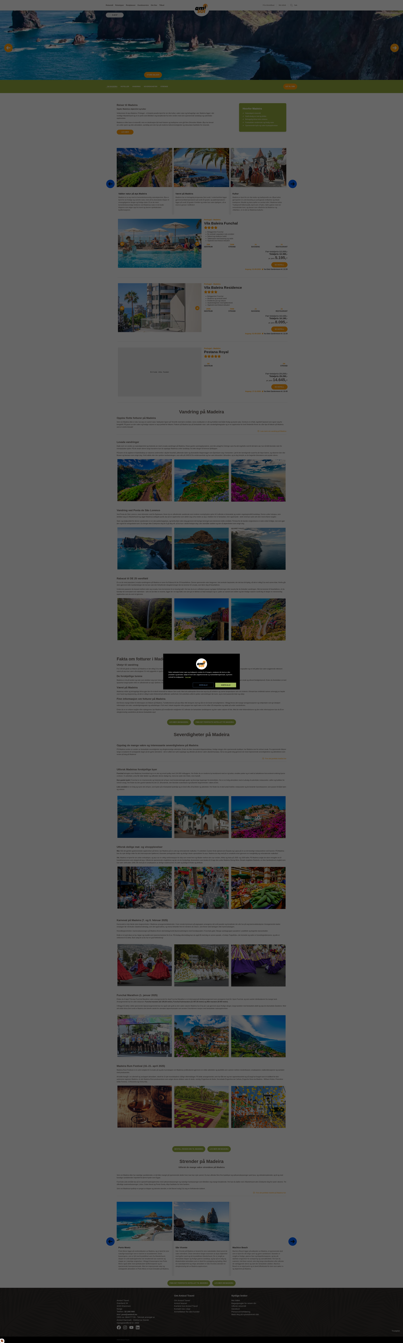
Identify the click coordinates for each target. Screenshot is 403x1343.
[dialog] (201, 671)
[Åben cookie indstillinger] (2, 1341)
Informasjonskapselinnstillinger (179, 685)
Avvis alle (203, 685)
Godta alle (225, 685)
